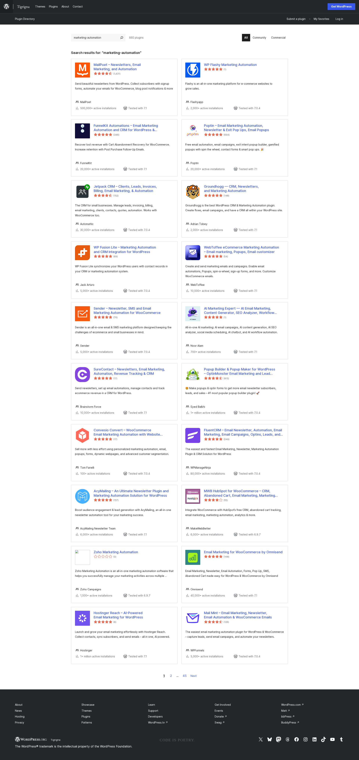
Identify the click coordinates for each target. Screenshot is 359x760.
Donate (221, 716)
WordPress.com (292, 704)
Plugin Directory (25, 18)
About (18, 704)
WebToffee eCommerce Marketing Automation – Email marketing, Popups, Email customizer (241, 249)
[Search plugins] (121, 37)
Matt (285, 710)
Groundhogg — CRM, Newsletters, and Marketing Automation (231, 188)
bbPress (288, 716)
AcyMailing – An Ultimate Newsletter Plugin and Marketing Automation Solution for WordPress (131, 493)
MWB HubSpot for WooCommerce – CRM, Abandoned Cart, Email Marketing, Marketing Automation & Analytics (239, 493)
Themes (87, 710)
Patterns (87, 722)
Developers (155, 716)
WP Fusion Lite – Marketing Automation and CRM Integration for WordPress (125, 249)
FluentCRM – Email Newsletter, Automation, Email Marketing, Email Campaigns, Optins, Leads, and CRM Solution (243, 432)
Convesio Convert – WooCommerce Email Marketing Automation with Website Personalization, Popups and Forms (127, 432)
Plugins (86, 716)
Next (194, 675)
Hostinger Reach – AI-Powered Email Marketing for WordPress (118, 615)
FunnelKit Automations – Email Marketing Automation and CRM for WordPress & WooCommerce (126, 128)
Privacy (19, 722)
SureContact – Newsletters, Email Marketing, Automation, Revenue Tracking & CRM (129, 371)
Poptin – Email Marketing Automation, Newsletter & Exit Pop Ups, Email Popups (236, 128)
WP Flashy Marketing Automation (230, 65)
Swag (220, 722)
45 (185, 676)
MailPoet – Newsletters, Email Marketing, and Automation (117, 67)
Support (153, 710)
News (18, 710)
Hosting (19, 716)
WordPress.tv (158, 722)
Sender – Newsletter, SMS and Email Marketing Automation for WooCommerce (127, 310)
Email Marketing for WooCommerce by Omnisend (243, 552)
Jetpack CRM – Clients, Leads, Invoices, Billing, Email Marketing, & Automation (125, 188)
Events (219, 710)
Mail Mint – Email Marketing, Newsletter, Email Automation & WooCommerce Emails (238, 615)
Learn (151, 704)
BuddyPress (290, 722)
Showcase (88, 704)
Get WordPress (341, 6)
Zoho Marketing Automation (116, 552)
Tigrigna (55, 739)
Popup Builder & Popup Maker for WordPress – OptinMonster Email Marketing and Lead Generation (239, 371)
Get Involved (223, 704)
